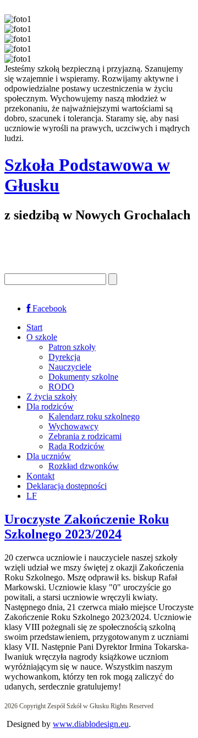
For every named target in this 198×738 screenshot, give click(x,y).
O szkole (41, 337)
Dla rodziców (50, 406)
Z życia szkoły (51, 396)
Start (34, 327)
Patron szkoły (72, 347)
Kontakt (40, 476)
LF (31, 495)
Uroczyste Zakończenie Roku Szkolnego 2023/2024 (86, 526)
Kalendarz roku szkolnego (94, 416)
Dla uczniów (48, 456)
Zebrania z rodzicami (85, 436)
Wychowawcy (73, 426)
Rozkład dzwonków (83, 466)
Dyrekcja (64, 357)
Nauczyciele (69, 366)
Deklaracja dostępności (66, 486)
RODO (61, 386)
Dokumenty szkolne (83, 376)
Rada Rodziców (76, 446)
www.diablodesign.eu (91, 724)
